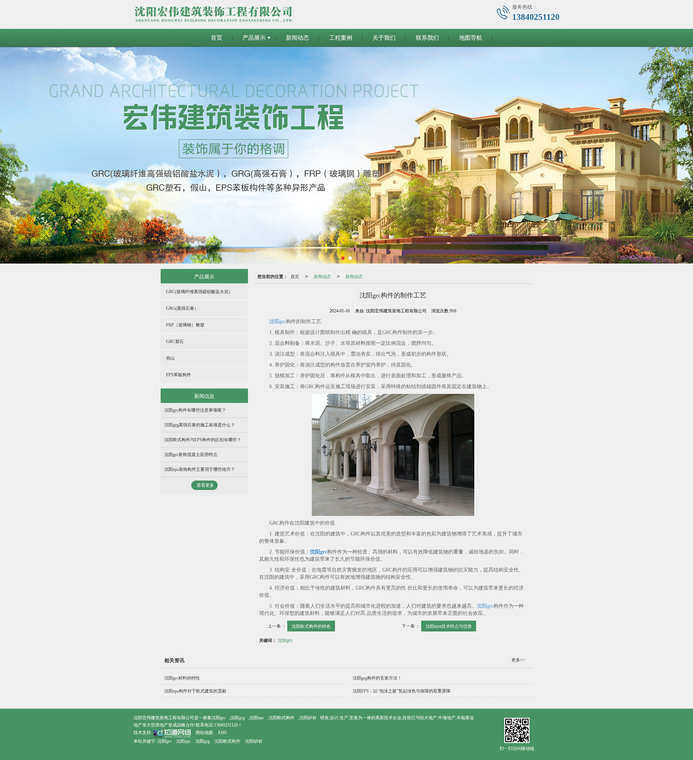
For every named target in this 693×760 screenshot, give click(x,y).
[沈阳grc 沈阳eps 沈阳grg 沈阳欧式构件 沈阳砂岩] (346, 155)
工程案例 (340, 38)
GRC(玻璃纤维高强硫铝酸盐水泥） (199, 291)
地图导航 (470, 38)
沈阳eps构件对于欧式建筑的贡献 (195, 691)
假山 (170, 358)
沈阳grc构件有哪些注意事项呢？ (195, 410)
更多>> (518, 660)
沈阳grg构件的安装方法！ (377, 678)
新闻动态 (297, 38)
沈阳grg (237, 717)
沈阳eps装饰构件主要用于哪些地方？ (199, 469)
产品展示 (254, 38)
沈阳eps (256, 717)
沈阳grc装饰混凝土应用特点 (190, 454)
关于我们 (384, 38)
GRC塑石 (175, 341)
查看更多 (205, 485)
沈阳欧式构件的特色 (311, 626)
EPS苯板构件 (178, 374)
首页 (216, 38)
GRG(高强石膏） (182, 308)
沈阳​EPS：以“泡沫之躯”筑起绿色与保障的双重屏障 (401, 691)
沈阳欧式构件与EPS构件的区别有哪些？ (202, 439)
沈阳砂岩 (308, 717)
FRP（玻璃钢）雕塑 (185, 324)
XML (222, 732)
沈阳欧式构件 (282, 717)
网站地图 (204, 732)
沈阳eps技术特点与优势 (449, 626)
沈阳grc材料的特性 (182, 678)
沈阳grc (277, 321)
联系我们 (427, 38)
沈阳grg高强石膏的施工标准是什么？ (199, 424)
